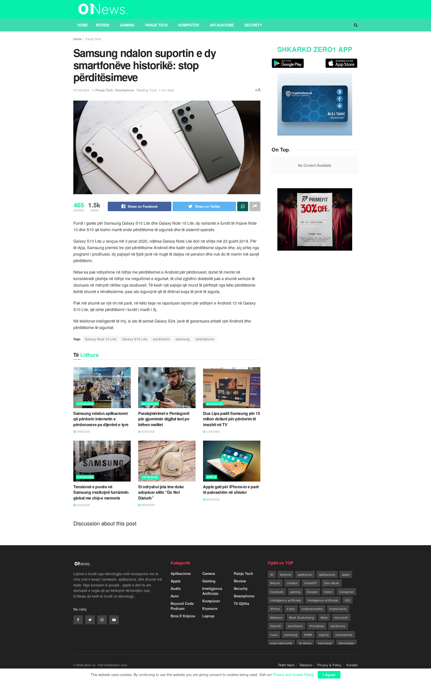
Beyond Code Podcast (182, 606)
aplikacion (305, 574)
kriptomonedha (312, 609)
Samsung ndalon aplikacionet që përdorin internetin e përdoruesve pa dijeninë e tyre (100, 418)
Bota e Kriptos (183, 615)
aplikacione (327, 574)
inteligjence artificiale (323, 600)
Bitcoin (275, 583)
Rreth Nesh (286, 665)
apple (346, 574)
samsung (183, 339)
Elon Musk (331, 583)
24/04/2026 (83, 505)
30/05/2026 (147, 431)
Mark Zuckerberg (301, 617)
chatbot (292, 583)
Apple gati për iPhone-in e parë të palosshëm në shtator (231, 489)
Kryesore (85, 404)
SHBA (308, 635)
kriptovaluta (338, 609)
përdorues (338, 626)
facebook (277, 592)
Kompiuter (188, 24)
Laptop (208, 615)
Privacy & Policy (329, 665)
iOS (347, 600)
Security (253, 24)
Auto (175, 595)
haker (328, 592)
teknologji (325, 643)
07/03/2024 (81, 90)
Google (312, 592)
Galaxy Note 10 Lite (100, 339)
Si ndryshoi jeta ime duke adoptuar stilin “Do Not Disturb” (161, 492)
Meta (324, 617)
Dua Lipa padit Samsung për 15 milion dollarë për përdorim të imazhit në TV (231, 418)
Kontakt (352, 665)
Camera (208, 573)
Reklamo (306, 665)
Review (102, 24)
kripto (291, 609)
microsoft (341, 617)
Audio (176, 588)
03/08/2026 (83, 431)
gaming (295, 592)
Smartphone (124, 90)
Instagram (346, 592)
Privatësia (317, 626)
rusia (274, 635)
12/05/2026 (212, 431)
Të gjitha (241, 603)
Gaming (127, 24)
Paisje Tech (156, 24)
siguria (324, 635)
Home (82, 24)
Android (285, 574)
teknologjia (346, 643)
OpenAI (275, 626)
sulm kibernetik (281, 643)
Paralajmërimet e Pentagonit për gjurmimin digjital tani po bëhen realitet (163, 418)
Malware (276, 617)
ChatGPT (311, 583)
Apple (211, 477)
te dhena (305, 643)
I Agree (329, 674)
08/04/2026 (147, 505)
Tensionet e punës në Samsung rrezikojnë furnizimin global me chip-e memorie (101, 492)
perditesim (161, 339)
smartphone (205, 339)
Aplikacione (222, 24)
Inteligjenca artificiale (285, 600)
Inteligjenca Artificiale (212, 591)
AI (271, 574)
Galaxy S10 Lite (134, 339)
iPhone (275, 609)
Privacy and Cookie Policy (293, 674)
